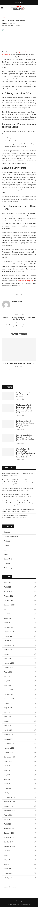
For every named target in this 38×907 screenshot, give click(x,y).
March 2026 (8, 591)
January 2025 (8, 627)
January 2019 (8, 878)
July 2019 (7, 851)
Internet (6, 550)
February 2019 (8, 873)
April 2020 (7, 824)
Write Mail (19, 2)
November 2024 (9, 636)
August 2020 (8, 815)
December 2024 (9, 632)
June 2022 (7, 717)
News (6, 554)
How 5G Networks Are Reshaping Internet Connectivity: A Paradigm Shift (25, 438)
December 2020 (9, 797)
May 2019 (7, 860)
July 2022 (7, 712)
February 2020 (9, 828)
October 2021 (8, 752)
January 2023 (8, 694)
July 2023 (7, 676)
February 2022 (8, 734)
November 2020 (9, 801)
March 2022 (8, 730)
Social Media (8, 559)
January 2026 (8, 600)
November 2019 (9, 837)
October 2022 (8, 703)
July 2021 (7, 766)
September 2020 (9, 810)
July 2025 (7, 609)
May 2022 (7, 721)
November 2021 (9, 748)
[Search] (36, 8)
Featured (7, 541)
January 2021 (8, 793)
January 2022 (8, 739)
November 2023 (9, 663)
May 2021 (7, 775)
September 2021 (9, 757)
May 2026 (7, 582)
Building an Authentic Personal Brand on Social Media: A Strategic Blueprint (25, 424)
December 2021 (9, 743)
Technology (8, 568)
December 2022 (9, 699)
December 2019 (9, 833)
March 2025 (8, 623)
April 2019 (7, 864)
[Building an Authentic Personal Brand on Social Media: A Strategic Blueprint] (8, 424)
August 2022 (8, 708)
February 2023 (8, 690)
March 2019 (8, 869)
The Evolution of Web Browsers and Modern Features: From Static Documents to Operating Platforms (24, 409)
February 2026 (9, 596)
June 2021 (7, 770)
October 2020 (8, 806)
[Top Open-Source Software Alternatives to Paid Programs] (8, 396)
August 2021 (8, 761)
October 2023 (8, 667)
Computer (7, 532)
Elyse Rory (10, 25)
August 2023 (8, 672)
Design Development (11, 536)
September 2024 (9, 645)
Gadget (6, 545)
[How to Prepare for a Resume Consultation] (19, 349)
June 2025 (7, 614)
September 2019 (9, 846)
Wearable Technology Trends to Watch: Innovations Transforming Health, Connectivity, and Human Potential (25, 453)
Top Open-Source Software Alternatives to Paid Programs (25, 395)
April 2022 (7, 726)
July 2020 (7, 819)
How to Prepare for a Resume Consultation (19, 363)
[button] (3, 353)
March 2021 (7, 784)
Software (7, 563)
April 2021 (7, 779)
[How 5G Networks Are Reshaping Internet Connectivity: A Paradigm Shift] (8, 438)
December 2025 (9, 605)
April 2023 (7, 685)
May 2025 (7, 618)
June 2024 (7, 654)
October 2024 (8, 641)
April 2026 (7, 587)
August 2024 (8, 649)
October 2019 (8, 842)
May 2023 (7, 681)
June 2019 (7, 855)
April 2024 (7, 658)
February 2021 (8, 788)
